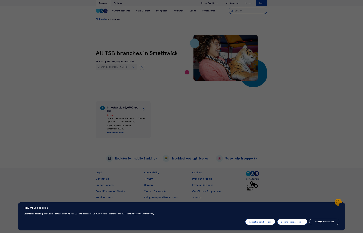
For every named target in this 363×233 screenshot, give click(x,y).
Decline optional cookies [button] (292, 222)
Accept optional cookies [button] (260, 222)
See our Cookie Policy (144, 213)
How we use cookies (36, 207)
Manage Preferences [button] (324, 221)
